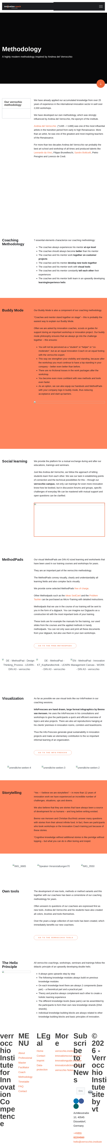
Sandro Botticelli (82, 152)
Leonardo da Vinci (43, 152)
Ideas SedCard (73, 595)
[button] (27, 103)
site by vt (98, 1101)
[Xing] (76, 1106)
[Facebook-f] (81, 1101)
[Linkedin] (76, 1101)
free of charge (82, 588)
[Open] (101, 6)
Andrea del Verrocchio (45, 126)
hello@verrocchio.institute (87, 1141)
